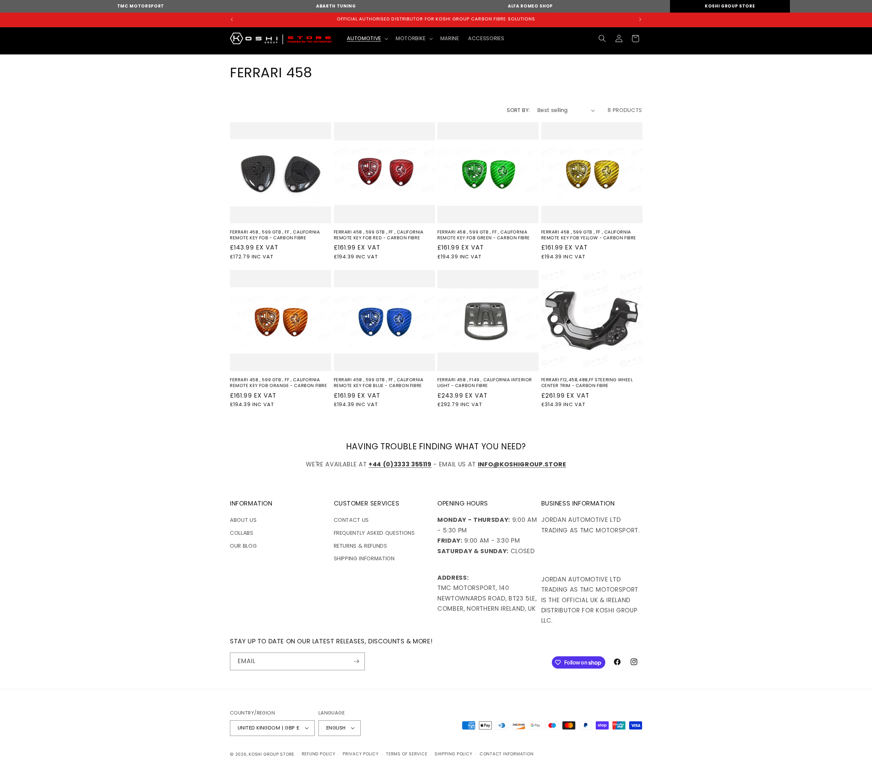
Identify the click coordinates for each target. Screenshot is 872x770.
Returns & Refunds (360, 545)
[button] (366, 38)
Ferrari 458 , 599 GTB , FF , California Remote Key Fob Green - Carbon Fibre (483, 235)
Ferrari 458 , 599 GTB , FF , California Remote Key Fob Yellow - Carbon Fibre (589, 235)
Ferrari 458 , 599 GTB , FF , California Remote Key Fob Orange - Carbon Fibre (278, 383)
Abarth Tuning (336, 6)
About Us (243, 520)
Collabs (241, 532)
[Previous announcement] (231, 20)
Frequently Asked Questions (374, 532)
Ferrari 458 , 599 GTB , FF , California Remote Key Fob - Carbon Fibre (275, 235)
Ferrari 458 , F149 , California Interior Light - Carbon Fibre (484, 383)
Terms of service (406, 754)
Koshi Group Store (730, 6)
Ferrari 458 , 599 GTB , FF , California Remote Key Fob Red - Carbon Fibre (379, 235)
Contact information (507, 754)
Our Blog (243, 545)
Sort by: (518, 110)
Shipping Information (364, 558)
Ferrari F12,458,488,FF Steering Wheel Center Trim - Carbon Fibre (587, 383)
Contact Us (351, 520)
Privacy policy (361, 754)
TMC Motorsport (140, 6)
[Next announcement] (640, 20)
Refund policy (319, 754)
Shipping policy (453, 754)
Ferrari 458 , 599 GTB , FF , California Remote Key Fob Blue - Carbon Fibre (379, 383)
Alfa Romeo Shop (530, 6)
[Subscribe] (356, 661)
